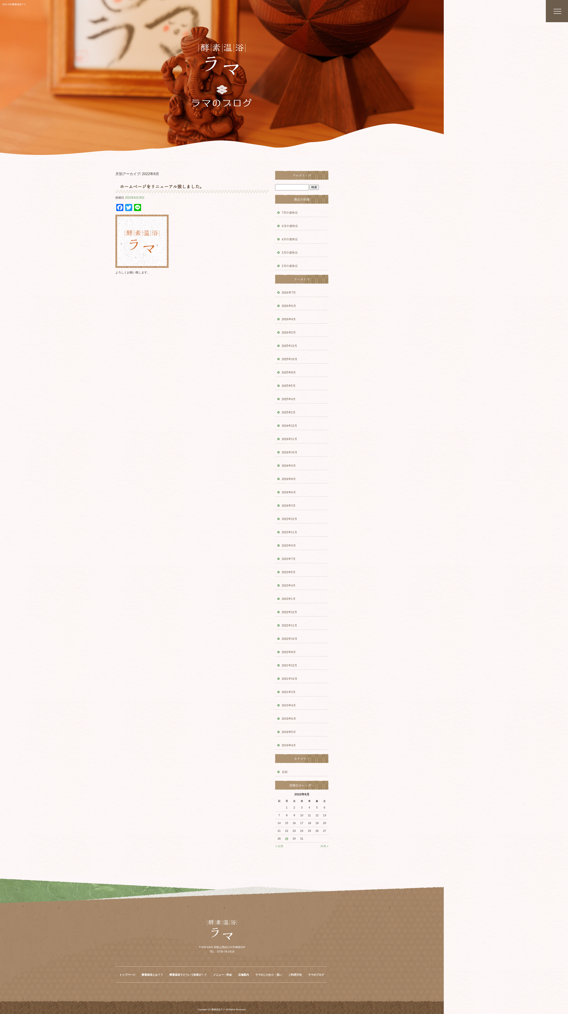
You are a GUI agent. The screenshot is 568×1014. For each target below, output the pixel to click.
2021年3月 (289, 692)
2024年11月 (289, 439)
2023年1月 (289, 599)
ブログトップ (301, 175)
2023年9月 (289, 545)
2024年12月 (289, 425)
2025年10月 (289, 359)
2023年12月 (289, 519)
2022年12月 (289, 612)
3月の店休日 (290, 252)
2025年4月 (289, 399)
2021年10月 (289, 678)
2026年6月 (289, 306)
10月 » (324, 846)
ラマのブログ (316, 974)
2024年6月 (289, 492)
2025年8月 (289, 372)
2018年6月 (289, 718)
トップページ (127, 974)
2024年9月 (289, 465)
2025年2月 (289, 412)
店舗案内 (243, 974)
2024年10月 (289, 452)
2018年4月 (289, 745)
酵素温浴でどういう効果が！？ (188, 974)
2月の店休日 (290, 266)
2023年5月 (289, 572)
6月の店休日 (290, 226)
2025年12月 (289, 346)
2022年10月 (289, 638)
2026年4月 (289, 319)
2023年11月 (289, 532)
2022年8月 (289, 652)
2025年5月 (289, 385)
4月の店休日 (290, 239)
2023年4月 (289, 585)
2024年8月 (289, 479)
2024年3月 (289, 505)
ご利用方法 (295, 974)
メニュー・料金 (222, 974)
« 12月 (279, 846)
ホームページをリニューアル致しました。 (162, 186)
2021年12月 (289, 665)
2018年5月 (289, 732)
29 (286, 838)
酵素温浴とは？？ (152, 974)
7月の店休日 (290, 212)
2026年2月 (289, 332)
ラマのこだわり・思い (268, 974)
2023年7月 (289, 559)
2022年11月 (289, 625)
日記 (285, 772)
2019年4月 (289, 705)
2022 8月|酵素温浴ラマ (14, 4)
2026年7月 (289, 292)
